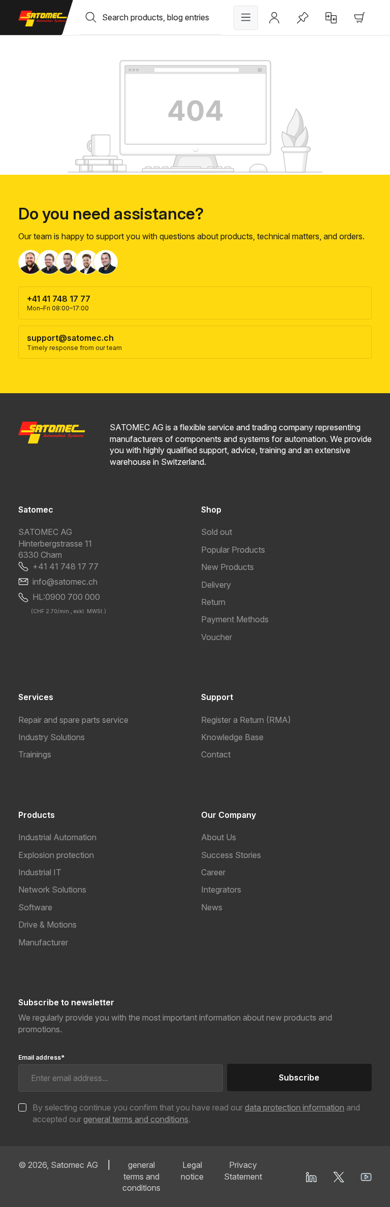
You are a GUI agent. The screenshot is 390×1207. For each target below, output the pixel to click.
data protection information (294, 1107)
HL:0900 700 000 (66, 597)
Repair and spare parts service (73, 720)
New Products (227, 567)
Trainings (34, 754)
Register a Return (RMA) (246, 720)
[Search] (91, 17)
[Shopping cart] (359, 18)
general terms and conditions (135, 1119)
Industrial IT (39, 872)
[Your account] (274, 18)
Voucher (216, 637)
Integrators (221, 889)
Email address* (41, 1057)
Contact (216, 754)
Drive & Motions (47, 924)
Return (213, 602)
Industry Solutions (51, 737)
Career (213, 872)
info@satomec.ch (65, 582)
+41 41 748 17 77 (65, 566)
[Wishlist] (302, 18)
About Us (218, 837)
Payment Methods (235, 619)
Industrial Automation (57, 837)
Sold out (216, 532)
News (211, 907)
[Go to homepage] (42, 18)
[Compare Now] (331, 18)
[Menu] (246, 18)
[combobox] (161, 17)
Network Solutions (52, 889)
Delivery (216, 585)
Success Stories (231, 855)
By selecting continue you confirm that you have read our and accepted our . (196, 1113)
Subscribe (299, 1077)
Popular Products (233, 550)
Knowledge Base (232, 737)
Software (35, 907)
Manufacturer (43, 942)
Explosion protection (56, 855)
